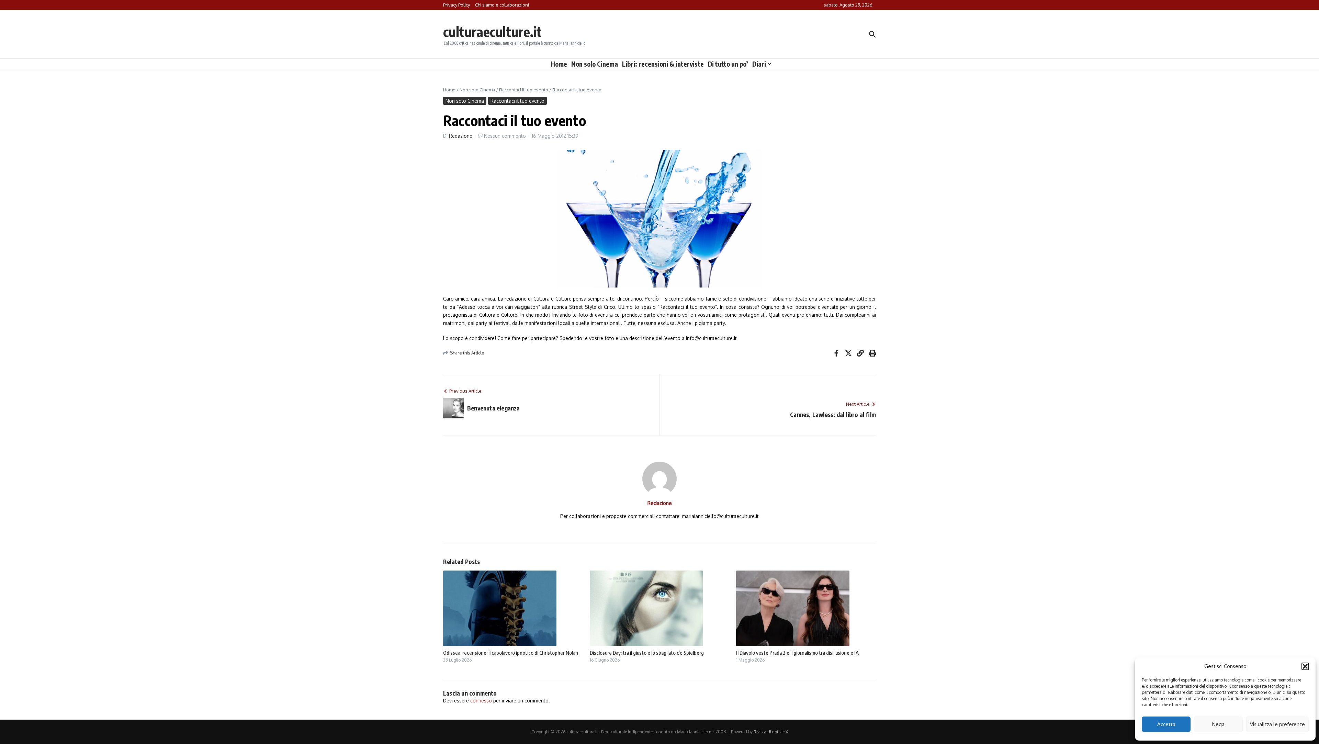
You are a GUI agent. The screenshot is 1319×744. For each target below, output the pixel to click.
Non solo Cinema (594, 64)
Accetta (1166, 724)
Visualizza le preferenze (1277, 724)
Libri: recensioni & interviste (663, 64)
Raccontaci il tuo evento (523, 89)
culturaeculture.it (492, 31)
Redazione (460, 136)
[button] (1305, 666)
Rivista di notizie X (771, 731)
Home (559, 64)
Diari (759, 64)
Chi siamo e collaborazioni (502, 5)
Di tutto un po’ (728, 64)
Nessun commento (505, 136)
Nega (1218, 724)
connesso (481, 700)
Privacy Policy (456, 5)
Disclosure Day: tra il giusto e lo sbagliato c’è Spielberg (647, 653)
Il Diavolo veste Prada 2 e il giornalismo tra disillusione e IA (797, 653)
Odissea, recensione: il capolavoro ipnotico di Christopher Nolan (510, 653)
